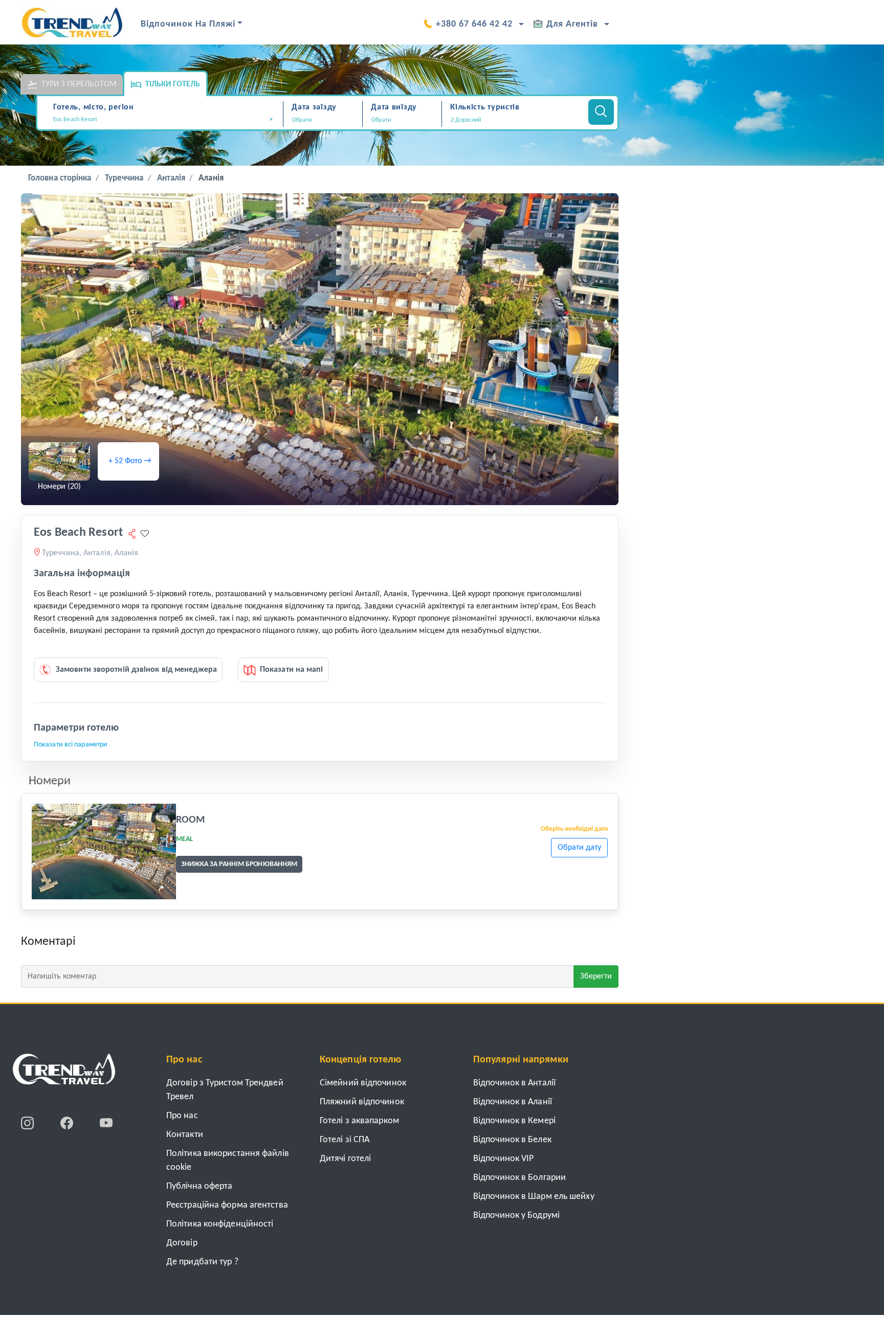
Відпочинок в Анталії (514, 1083)
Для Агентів (572, 24)
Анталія (171, 178)
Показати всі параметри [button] (70, 744)
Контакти (184, 1135)
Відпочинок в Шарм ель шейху (533, 1196)
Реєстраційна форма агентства (227, 1205)
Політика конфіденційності (220, 1224)
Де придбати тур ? (202, 1262)
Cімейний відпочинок (363, 1083)
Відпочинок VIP (503, 1159)
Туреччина (124, 178)
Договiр (181, 1243)
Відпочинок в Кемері (514, 1121)
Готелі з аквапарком (359, 1121)
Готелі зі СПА (344, 1140)
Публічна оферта (199, 1186)
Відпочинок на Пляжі (188, 24)
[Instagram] (28, 1123)
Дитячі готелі (345, 1159)
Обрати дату (579, 848)
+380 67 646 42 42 (474, 24)
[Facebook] (67, 1123)
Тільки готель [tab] (172, 84)
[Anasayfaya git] (64, 1073)
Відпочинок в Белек (512, 1140)
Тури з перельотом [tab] (79, 84)
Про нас (182, 1116)
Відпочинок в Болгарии (519, 1178)
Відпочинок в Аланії (512, 1102)
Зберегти (596, 976)
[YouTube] (106, 1123)
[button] (513, 120)
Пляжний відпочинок (362, 1102)
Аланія (211, 178)
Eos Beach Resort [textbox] (163, 120)
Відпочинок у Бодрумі (516, 1215)
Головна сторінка (60, 178)
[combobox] (166, 120)
